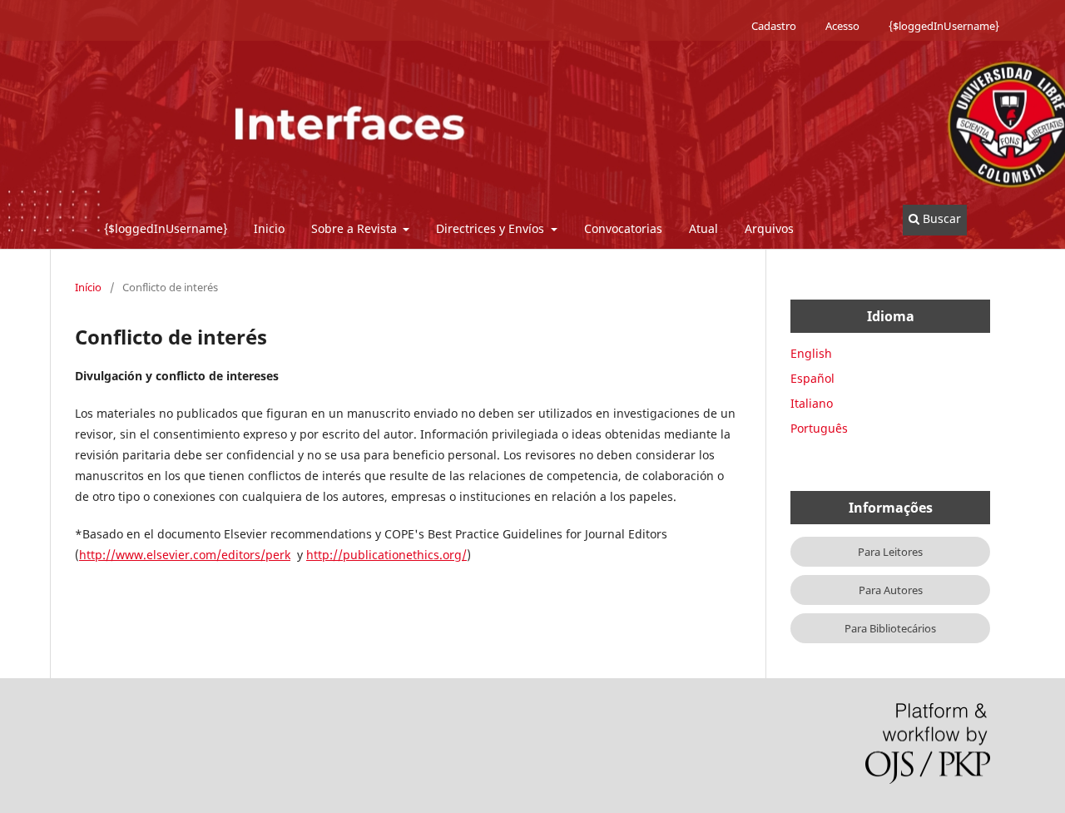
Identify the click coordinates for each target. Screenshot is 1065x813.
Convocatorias (623, 228)
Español (812, 378)
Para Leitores (890, 551)
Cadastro (773, 25)
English (811, 353)
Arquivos (769, 228)
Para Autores (891, 589)
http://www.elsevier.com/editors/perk (184, 555)
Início (88, 287)
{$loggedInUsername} (165, 228)
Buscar (940, 218)
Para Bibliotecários (890, 628)
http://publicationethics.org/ (386, 555)
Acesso (842, 25)
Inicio (269, 228)
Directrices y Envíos (491, 228)
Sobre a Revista (355, 228)
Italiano (811, 403)
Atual (703, 228)
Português (819, 428)
